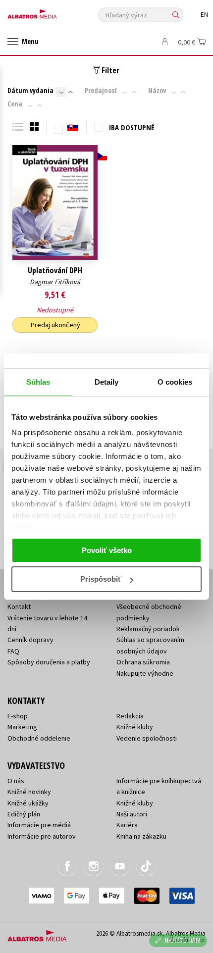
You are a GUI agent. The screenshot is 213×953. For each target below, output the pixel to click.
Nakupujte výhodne (144, 673)
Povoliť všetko (107, 550)
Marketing (22, 726)
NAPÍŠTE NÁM (182, 940)
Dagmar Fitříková (55, 281)
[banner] (52, 11)
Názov (157, 90)
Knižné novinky (29, 791)
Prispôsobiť (100, 579)
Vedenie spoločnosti (146, 738)
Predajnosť (101, 90)
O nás (15, 780)
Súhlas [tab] (38, 382)
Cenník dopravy (30, 639)
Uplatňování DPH (55, 270)
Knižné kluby (134, 726)
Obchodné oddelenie (38, 738)
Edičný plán (23, 813)
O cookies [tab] (175, 382)
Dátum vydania (30, 90)
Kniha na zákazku (141, 836)
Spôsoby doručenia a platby (48, 661)
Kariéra (127, 824)
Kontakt (19, 606)
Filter (109, 70)
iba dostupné (132, 127)
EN (204, 14)
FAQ (13, 651)
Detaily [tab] (107, 382)
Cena (14, 103)
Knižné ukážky (28, 803)
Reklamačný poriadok (148, 628)
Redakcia (130, 715)
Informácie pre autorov (41, 836)
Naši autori (131, 813)
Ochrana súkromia (143, 661)
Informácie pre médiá (39, 824)
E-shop (17, 715)
